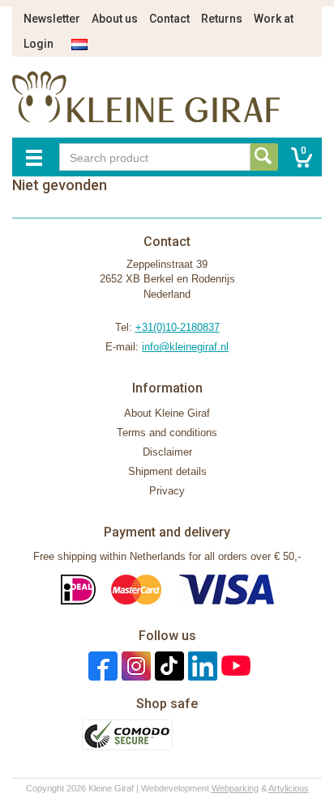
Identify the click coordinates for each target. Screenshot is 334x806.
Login (39, 43)
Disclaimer (167, 452)
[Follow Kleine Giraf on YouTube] (233, 666)
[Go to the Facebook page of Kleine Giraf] (101, 666)
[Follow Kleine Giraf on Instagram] (134, 666)
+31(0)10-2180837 (177, 327)
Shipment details (167, 471)
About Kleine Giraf (167, 413)
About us (115, 18)
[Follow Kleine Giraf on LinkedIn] (200, 666)
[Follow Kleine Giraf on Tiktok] (167, 666)
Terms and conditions (167, 432)
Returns (221, 18)
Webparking (235, 788)
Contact (169, 18)
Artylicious (288, 788)
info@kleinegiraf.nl (185, 347)
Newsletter (52, 18)
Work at (273, 18)
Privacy (167, 491)
